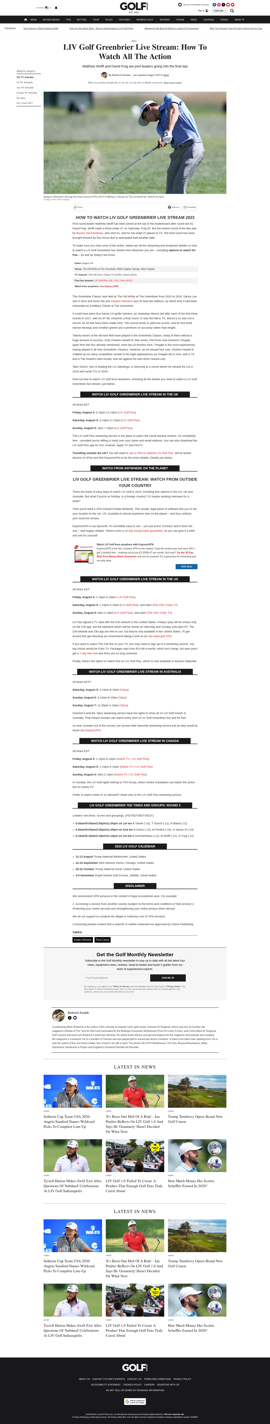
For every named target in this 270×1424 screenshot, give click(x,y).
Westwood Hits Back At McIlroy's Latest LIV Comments (172, 28)
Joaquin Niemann (122, 301)
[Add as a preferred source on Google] (135, 1401)
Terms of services (121, 986)
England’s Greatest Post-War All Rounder (115, 1047)
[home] (25, 20)
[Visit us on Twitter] (223, 5)
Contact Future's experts (108, 1379)
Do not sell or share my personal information (135, 1390)
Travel (224, 19)
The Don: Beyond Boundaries (183, 1043)
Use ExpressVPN (109, 286)
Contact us (134, 1379)
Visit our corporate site (174, 1414)
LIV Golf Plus (127, 412)
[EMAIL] (75, 1018)
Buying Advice (51, 19)
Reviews (165, 19)
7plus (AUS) (126, 280)
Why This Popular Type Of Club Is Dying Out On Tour (236, 28)
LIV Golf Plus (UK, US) (106, 280)
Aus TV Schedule (25, 87)
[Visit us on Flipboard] (232, 5)
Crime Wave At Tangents (202, 1031)
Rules (108, 19)
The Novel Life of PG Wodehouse (147, 1043)
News (33, 19)
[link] (83, 555)
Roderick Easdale (121, 75)
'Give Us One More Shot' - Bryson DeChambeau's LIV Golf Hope (101, 28)
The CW (158, 605)
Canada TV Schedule (27, 92)
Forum (180, 19)
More (238, 19)
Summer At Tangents (158, 1027)
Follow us (176, 207)
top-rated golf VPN (160, 636)
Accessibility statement (106, 1384)
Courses (208, 19)
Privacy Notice (173, 986)
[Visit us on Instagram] (219, 5)
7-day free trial (89, 653)
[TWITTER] (70, 1018)
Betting (82, 19)
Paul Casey (102, 939)
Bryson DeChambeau (89, 233)
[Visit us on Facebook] (214, 5)
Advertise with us (168, 1384)
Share (80, 207)
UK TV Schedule (25, 77)
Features (124, 19)
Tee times (21, 97)
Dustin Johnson (82, 939)
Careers (149, 1384)
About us (84, 1379)
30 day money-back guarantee (144, 530)
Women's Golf (145, 19)
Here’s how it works (173, 82)
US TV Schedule (25, 82)
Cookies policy (132, 1384)
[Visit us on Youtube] (228, 5)
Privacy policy (182, 1379)
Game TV (123, 758)
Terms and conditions (157, 1379)
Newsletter (191, 207)
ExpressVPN (93, 730)
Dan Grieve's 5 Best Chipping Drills (41, 28)
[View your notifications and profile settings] (56, 8)
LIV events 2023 (25, 102)
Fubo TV (171, 605)
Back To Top (257, 1418)
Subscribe (218, 11)
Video (193, 19)
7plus (124, 689)
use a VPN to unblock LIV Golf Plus (151, 453)
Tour (96, 19)
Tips (68, 19)
